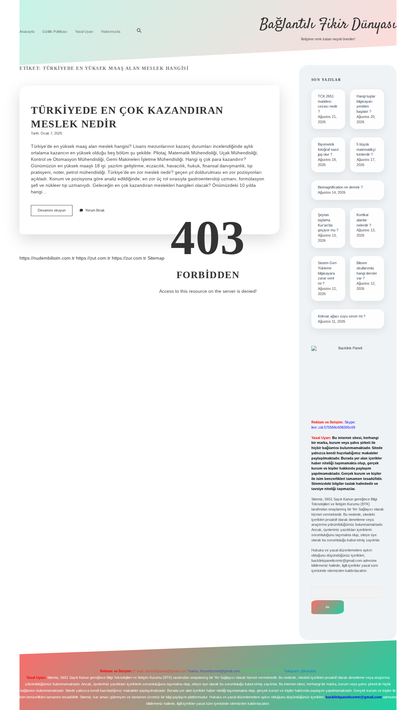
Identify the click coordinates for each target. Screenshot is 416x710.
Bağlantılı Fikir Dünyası (328, 24)
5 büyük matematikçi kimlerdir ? (366, 149)
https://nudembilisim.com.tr (47, 258)
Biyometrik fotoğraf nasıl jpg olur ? (328, 149)
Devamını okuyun (55, 212)
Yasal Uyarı (84, 31)
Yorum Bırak (95, 210)
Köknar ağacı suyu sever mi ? (341, 316)
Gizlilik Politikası (54, 31)
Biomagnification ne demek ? (340, 187)
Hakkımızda (110, 31)
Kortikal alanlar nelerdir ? (364, 220)
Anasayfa (27, 31)
